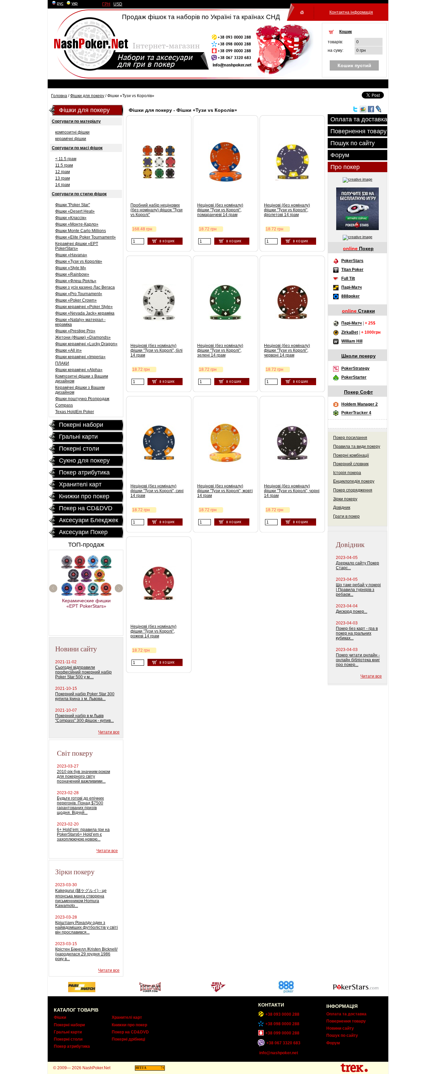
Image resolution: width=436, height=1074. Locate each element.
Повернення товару (358, 131)
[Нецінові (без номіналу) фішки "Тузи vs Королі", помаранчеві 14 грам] (225, 181)
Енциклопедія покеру (353, 481)
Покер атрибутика (84, 472)
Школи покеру (358, 356)
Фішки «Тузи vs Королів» (78, 261)
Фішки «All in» (68, 350)
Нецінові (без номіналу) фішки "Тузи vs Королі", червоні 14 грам (287, 350)
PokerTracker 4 (356, 413)
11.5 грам (64, 165)
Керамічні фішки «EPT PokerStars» (76, 246)
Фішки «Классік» (71, 217)
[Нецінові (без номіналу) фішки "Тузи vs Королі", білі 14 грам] (159, 319)
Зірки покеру (345, 499)
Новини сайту (340, 1028)
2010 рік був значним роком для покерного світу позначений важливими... (83, 776)
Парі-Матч (351, 287)
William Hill (351, 341)
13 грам (62, 178)
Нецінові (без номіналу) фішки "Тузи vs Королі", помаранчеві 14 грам (220, 210)
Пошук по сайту (352, 143)
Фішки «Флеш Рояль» (75, 280)
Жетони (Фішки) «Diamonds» (83, 337)
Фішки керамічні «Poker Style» (84, 306)
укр (75, 3)
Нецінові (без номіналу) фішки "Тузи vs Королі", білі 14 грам (156, 350)
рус (60, 3)
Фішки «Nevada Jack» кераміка (84, 313)
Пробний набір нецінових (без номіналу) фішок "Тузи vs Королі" (156, 210)
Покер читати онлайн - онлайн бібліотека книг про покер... (358, 660)
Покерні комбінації (351, 455)
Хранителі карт (80, 484)
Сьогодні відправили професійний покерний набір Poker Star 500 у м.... (83, 672)
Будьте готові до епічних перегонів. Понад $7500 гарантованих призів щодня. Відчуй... (80, 805)
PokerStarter (354, 377)
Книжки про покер (84, 496)
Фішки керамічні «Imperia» (80, 356)
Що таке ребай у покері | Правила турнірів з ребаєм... (358, 590)
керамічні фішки (70, 138)
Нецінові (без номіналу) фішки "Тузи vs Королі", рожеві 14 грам (153, 631)
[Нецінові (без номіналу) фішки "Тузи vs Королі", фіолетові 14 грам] (292, 179)
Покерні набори (81, 424)
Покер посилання (350, 437)
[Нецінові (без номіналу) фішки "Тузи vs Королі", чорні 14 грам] (292, 459)
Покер (358, 248)
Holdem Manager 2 (359, 404)
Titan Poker (352, 269)
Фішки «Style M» (70, 268)
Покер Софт (358, 392)
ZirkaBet (349, 332)
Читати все (109, 732)
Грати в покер (346, 516)
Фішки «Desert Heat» (75, 211)
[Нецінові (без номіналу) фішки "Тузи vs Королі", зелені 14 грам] (225, 319)
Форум (339, 155)
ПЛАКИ (62, 363)
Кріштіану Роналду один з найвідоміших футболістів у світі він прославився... (86, 927)
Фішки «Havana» (71, 255)
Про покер (345, 167)
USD (117, 4)
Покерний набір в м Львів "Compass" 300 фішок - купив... (84, 718)
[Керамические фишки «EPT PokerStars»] (86, 594)
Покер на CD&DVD (85, 508)
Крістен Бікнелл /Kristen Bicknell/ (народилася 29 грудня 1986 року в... (86, 954)
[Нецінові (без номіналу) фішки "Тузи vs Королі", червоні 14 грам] (292, 318)
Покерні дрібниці (128, 1039)
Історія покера (347, 472)
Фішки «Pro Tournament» (78, 293)
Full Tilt (348, 278)
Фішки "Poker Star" (72, 204)
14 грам (62, 184)
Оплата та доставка (358, 119)
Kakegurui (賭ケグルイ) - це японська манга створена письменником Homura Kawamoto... (81, 898)
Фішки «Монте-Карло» (76, 224)
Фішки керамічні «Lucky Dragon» (86, 344)
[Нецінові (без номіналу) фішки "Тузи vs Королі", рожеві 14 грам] (159, 599)
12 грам (62, 171)
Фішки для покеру (87, 95)
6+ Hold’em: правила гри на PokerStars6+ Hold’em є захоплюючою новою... (83, 834)
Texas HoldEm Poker (74, 411)
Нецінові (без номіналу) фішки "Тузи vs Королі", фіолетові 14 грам (287, 210)
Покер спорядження (352, 490)
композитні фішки (72, 132)
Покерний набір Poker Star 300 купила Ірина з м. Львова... (84, 696)
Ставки (358, 311)
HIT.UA (141, 1068)
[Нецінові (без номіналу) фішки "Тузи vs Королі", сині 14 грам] (159, 459)
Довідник (341, 507)
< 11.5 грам (65, 158)
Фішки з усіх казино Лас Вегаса (85, 287)
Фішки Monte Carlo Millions (80, 230)
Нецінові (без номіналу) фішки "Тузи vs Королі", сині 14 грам (157, 491)
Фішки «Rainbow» (72, 274)
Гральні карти (78, 436)
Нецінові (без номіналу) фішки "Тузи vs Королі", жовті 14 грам (225, 491)
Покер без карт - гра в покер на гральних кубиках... (357, 633)
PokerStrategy (355, 368)
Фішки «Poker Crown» (76, 300)
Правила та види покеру (356, 446)
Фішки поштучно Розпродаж (82, 398)
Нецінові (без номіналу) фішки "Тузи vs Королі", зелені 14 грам (220, 350)
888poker (350, 296)
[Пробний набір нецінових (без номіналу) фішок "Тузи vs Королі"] (159, 177)
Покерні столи (68, 1039)
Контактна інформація (351, 12)
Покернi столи (79, 448)
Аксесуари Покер (83, 532)
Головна (59, 95)
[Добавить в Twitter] (355, 111)
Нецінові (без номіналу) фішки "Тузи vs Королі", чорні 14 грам (292, 491)
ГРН (106, 4)
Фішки (60, 1017)
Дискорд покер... (351, 611)
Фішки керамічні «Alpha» (79, 369)
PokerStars (352, 260)
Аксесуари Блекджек (88, 520)
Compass (64, 405)
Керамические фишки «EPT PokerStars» (86, 603)
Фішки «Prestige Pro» (75, 331)
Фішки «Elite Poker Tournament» (85, 237)
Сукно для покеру (84, 460)
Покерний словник (351, 464)
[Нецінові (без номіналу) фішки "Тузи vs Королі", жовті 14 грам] (225, 462)
